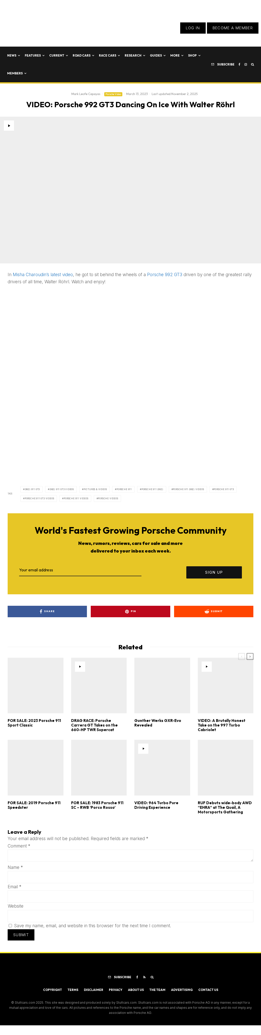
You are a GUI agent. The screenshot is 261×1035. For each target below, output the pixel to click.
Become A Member (233, 27)
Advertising (182, 990)
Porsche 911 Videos (76, 498)
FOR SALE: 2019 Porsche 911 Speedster (34, 805)
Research (133, 55)
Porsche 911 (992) (152, 489)
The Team (157, 990)
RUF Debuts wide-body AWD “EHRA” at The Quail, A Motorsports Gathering (225, 807)
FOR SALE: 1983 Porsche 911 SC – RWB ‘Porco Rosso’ (97, 805)
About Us (136, 990)
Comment (19, 846)
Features (33, 55)
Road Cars (81, 55)
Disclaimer (93, 990)
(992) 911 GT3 (32, 489)
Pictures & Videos (95, 489)
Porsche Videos (108, 498)
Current (56, 55)
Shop (192, 55)
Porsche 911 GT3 (224, 489)
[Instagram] (245, 64)
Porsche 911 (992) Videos (188, 489)
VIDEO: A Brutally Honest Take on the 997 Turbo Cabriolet (221, 725)
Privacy (115, 990)
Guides (156, 55)
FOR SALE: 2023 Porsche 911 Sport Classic (34, 723)
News (11, 55)
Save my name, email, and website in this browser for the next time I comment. (92, 925)
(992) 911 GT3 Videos (61, 489)
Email (14, 886)
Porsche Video (113, 94)
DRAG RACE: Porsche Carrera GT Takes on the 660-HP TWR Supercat (94, 725)
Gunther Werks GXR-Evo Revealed (157, 723)
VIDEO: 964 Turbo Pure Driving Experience (156, 805)
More (175, 55)
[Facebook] (239, 64)
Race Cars (107, 55)
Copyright (52, 990)
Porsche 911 (124, 489)
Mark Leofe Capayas (85, 94)
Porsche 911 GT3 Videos (39, 498)
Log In (193, 27)
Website (15, 906)
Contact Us (208, 990)
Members (15, 73)
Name (15, 867)
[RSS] (144, 977)
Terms (73, 990)
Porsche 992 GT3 (164, 274)
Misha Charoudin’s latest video (43, 274)
